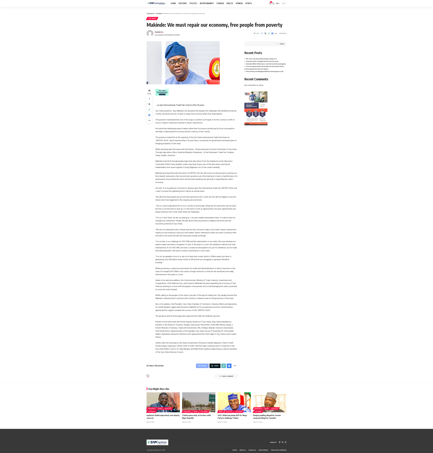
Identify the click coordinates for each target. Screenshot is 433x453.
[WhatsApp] (285, 442)
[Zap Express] (157, 3)
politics (168, 408)
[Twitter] (282, 442)
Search (282, 44)
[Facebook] (279, 442)
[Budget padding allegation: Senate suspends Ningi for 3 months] (269, 402)
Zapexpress (159, 32)
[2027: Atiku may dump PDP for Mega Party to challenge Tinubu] (234, 402)
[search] (273, 3)
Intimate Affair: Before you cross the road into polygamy (266, 64)
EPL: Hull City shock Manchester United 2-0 (261, 59)
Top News (152, 18)
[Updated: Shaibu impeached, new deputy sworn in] (163, 402)
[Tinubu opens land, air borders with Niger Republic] (198, 402)
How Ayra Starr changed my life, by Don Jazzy (262, 61)
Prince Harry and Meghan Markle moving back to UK (264, 71)
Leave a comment (227, 376)
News (160, 408)
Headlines (151, 408)
